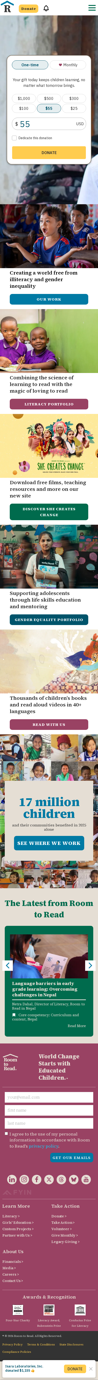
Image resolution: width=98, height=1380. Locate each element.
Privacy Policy (12, 1344)
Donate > (59, 1216)
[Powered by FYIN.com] (16, 1192)
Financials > (12, 1261)
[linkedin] (12, 1180)
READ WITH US (49, 724)
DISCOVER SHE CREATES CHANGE (49, 511)
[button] (44, 10)
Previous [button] (7, 965)
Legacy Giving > (65, 1241)
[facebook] (35, 1180)
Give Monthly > (64, 1235)
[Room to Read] (7, 6)
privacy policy (43, 1146)
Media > (9, 1267)
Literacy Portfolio (49, 404)
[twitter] (47, 1180)
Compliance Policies (16, 1351)
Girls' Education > (18, 1222)
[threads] (60, 1180)
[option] (49, 981)
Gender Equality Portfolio (49, 619)
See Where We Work (49, 843)
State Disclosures (71, 1344)
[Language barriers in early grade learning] (49, 956)
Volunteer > (61, 1228)
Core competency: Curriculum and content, (45, 1017)
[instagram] (23, 1180)
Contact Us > (12, 1280)
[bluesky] (72, 1180)
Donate (28, 8)
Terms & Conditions (41, 1344)
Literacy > (11, 1216)
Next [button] (90, 965)
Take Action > (63, 1222)
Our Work (49, 299)
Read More (77, 1025)
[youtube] (84, 1180)
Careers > (10, 1274)
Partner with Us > (17, 1235)
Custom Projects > (18, 1228)
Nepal (32, 1019)
